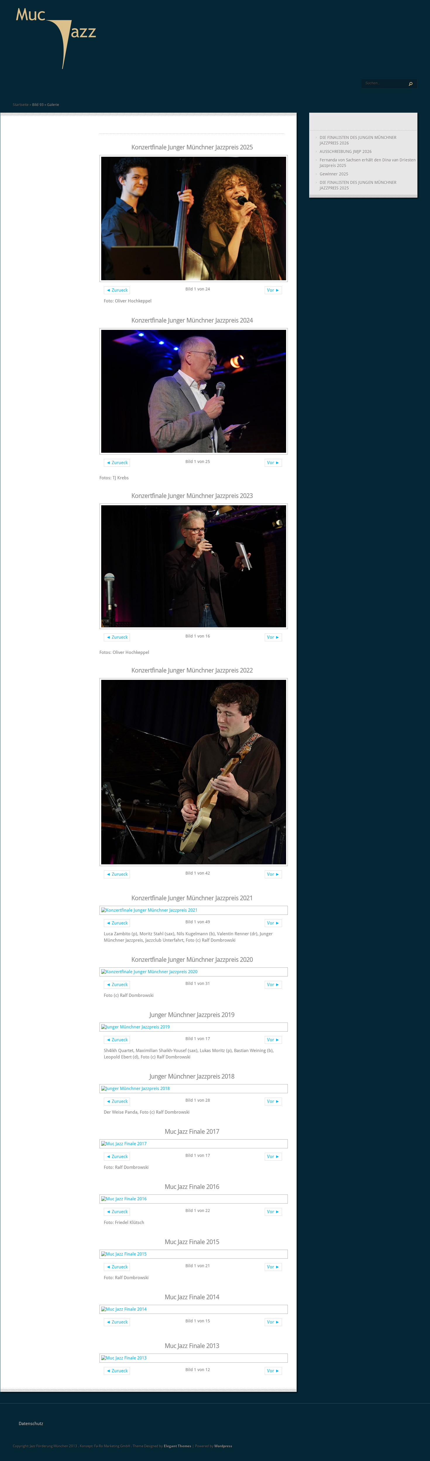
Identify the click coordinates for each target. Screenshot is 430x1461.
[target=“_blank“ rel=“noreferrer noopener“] (103, 87)
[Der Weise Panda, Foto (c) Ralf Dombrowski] (191, 1088)
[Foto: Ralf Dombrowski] (191, 1143)
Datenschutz (31, 1423)
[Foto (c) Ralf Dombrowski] (191, 971)
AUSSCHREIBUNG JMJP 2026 (346, 151)
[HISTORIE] (65, 87)
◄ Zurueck (117, 290)
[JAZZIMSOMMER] (28, 87)
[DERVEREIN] (53, 87)
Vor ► (273, 290)
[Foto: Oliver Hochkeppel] (191, 218)
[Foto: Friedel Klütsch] (191, 1199)
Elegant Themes (177, 1446)
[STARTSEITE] (15, 87)
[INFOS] (41, 87)
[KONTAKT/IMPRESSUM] (87, 87)
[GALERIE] (70, 87)
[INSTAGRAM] (107, 87)
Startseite (21, 104)
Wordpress (223, 1446)
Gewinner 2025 (334, 174)
